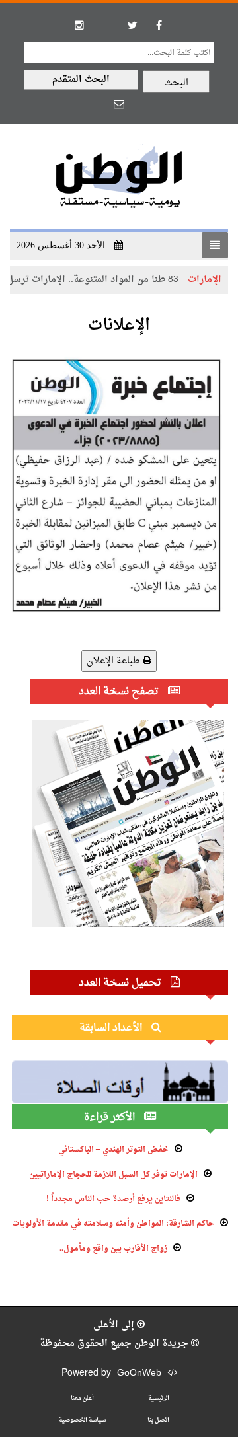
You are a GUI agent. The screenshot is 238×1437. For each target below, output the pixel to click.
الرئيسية (158, 1398)
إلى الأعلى (115, 1325)
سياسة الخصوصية (82, 1420)
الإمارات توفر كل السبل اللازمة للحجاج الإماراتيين (113, 1174)
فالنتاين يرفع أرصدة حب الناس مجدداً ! (113, 1199)
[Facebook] (159, 25)
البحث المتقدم (81, 80)
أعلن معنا (82, 1398)
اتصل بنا (158, 1420)
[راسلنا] (119, 104)
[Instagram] (79, 25)
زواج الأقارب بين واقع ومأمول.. (113, 1248)
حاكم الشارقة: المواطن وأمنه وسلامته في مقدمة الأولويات (113, 1223)
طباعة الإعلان (115, 661)
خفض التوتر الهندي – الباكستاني (113, 1149)
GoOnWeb (139, 1373)
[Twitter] (132, 25)
